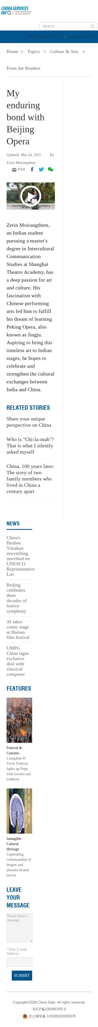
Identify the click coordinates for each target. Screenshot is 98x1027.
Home (12, 47)
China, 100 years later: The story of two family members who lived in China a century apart (31, 478)
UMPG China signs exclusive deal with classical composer (18, 661)
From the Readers (23, 68)
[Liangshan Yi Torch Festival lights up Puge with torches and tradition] (19, 720)
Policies (40, 47)
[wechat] (50, 169)
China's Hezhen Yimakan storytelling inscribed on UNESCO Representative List (20, 556)
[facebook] (32, 169)
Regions (76, 60)
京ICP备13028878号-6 (49, 1009)
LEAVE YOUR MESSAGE (18, 897)
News (69, 47)
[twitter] (41, 169)
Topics (46, 60)
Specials (16, 60)
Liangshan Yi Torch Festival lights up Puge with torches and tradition (19, 768)
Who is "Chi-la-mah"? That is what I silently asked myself (30, 445)
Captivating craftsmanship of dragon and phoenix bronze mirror (19, 864)
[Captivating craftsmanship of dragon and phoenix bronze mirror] (19, 811)
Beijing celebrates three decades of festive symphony (17, 598)
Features (19, 688)
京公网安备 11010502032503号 (52, 1016)
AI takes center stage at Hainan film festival (18, 629)
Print (21, 169)
